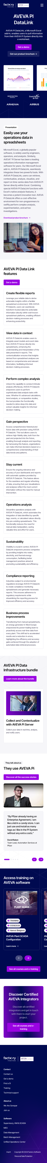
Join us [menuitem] (7, 1110)
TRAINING (14, 920)
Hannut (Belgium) (17, 930)
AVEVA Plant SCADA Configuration (17, 938)
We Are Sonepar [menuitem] (10, 1105)
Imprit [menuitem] (9, 1152)
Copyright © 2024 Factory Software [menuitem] (27, 1152)
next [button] (41, 859)
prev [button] (34, 859)
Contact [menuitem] (7, 1069)
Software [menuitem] (8, 1118)
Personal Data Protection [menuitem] (23, 1156)
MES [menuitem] (5, 1128)
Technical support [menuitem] (11, 1092)
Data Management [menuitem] (11, 1132)
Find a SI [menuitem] (7, 1083)
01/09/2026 (15, 925)
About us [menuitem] (7, 1101)
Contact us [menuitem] (8, 1074)
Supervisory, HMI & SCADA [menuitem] (15, 1123)
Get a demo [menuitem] (8, 1078)
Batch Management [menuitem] (12, 1137)
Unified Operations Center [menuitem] (14, 1142)
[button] (41, 5)
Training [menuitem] (7, 1088)
